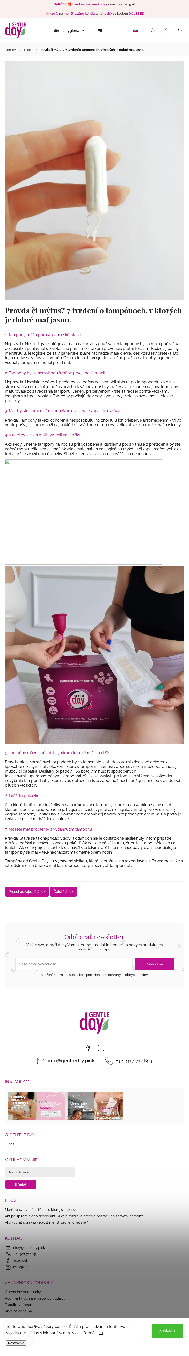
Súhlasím (167, 1330)
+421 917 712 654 (134, 1061)
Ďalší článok (63, 892)
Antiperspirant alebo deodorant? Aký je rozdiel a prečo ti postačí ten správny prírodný (74, 1216)
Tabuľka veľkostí (18, 1305)
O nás (9, 1144)
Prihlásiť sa (154, 964)
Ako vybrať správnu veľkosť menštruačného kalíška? (46, 1222)
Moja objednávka (18, 1311)
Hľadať (21, 1184)
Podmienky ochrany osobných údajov (35, 1298)
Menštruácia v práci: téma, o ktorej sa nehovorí (42, 1210)
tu (101, 1333)
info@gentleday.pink (71, 1061)
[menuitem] (68, 30)
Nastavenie (16, 1343)
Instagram (101, 1047)
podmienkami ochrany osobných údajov (117, 975)
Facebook (88, 1047)
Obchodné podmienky (23, 1292)
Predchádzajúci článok (27, 892)
